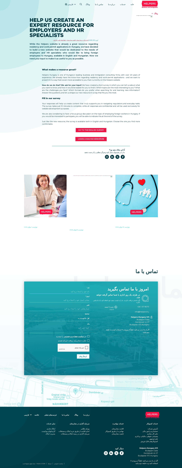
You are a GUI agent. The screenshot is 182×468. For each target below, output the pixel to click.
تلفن (88, 305)
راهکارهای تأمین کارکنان (59, 40)
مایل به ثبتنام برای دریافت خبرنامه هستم (72, 341)
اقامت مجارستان (71, 40)
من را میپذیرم (71, 336)
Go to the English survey (91, 130)
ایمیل (87, 296)
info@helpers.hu (142, 312)
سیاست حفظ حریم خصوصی (74, 336)
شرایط (50, 463)
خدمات (123, 4)
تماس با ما (99, 4)
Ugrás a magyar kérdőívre (91, 139)
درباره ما (111, 4)
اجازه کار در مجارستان (82, 40)
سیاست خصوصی (58, 463)
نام (88, 288)
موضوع (87, 314)
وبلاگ (88, 4)
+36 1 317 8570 (143, 307)
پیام (88, 324)
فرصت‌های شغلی (50, 415)
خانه (132, 4)
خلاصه (37, 415)
